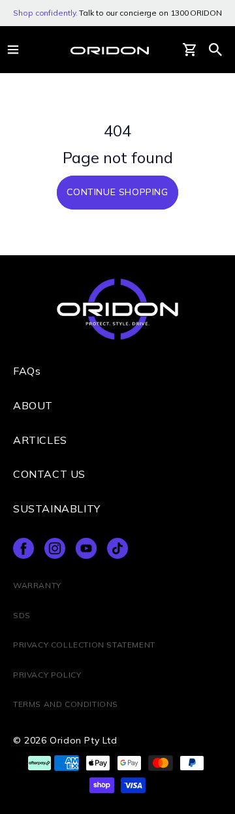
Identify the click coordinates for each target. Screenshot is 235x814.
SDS (22, 615)
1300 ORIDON (196, 13)
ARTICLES (40, 439)
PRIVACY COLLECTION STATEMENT (84, 645)
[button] (215, 49)
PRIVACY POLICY (47, 675)
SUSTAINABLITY (57, 508)
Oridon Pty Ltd (83, 740)
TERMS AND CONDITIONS (65, 704)
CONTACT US (49, 473)
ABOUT (33, 405)
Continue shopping (117, 192)
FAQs (26, 370)
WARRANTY (37, 585)
